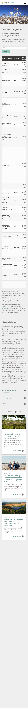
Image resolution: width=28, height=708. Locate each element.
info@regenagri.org (7, 308)
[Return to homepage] (7, 3)
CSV (5, 51)
